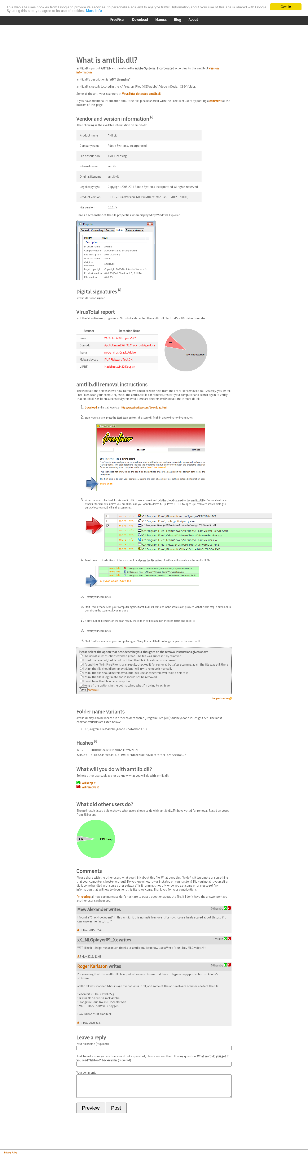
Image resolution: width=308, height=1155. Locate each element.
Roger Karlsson (92, 966)
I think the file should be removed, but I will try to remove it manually (127, 669)
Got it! (286, 6)
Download (140, 19)
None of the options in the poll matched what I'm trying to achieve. (126, 685)
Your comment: (86, 1072)
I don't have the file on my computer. (107, 681)
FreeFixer (117, 19)
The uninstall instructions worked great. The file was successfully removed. (132, 656)
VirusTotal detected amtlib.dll (141, 94)
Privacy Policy (10, 1152)
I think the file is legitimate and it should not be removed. (120, 677)
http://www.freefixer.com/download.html (144, 407)
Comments (89, 870)
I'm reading (83, 897)
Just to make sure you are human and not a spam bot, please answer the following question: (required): (152, 1058)
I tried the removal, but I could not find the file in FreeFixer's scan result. (130, 660)
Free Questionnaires (220, 698)
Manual (161, 19)
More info (94, 10)
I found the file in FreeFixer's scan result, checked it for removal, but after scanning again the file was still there (155, 664)
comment (215, 101)
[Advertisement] (152, 37)
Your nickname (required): (92, 1044)
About (193, 19)
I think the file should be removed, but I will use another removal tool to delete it (135, 673)
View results (93, 689)
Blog (177, 19)
